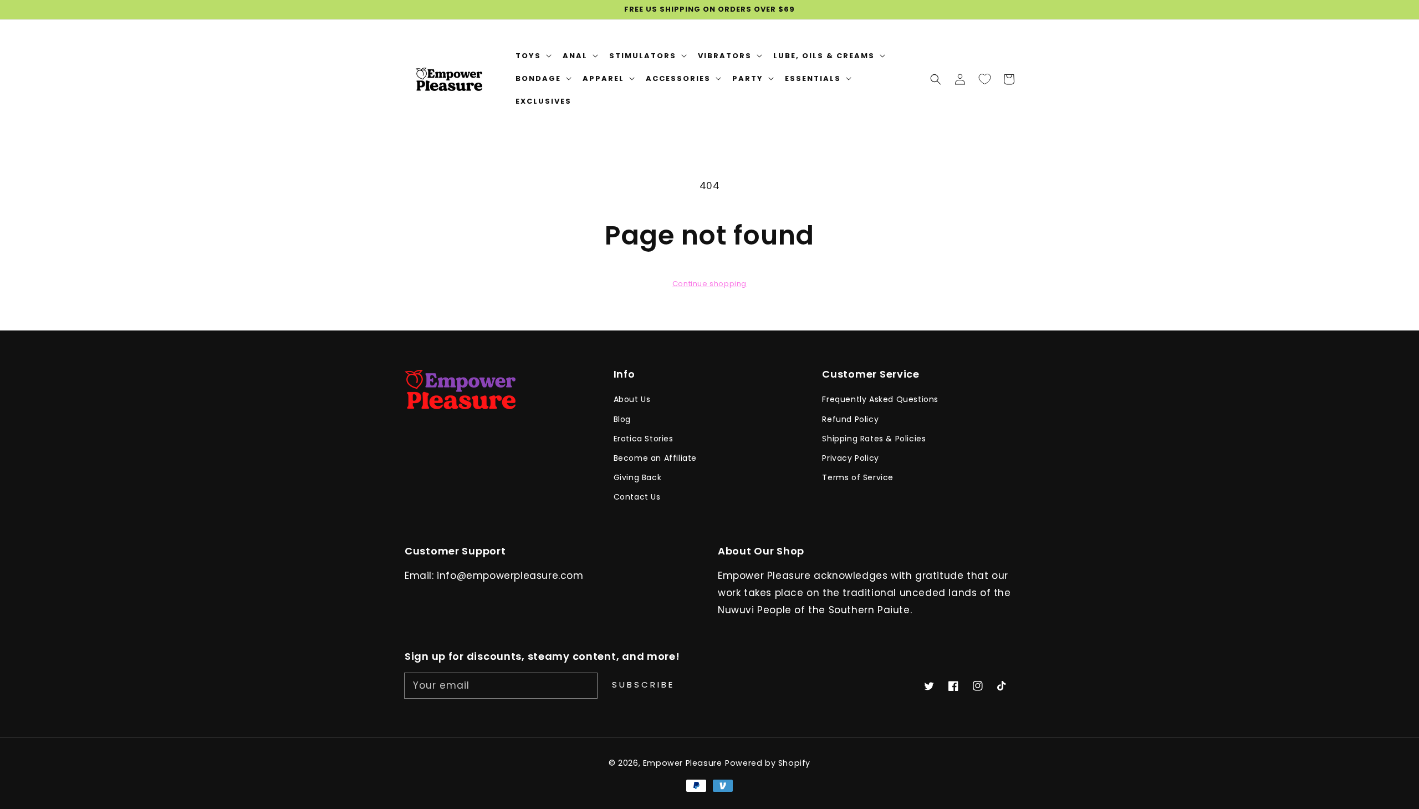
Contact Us (637, 496)
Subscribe (643, 684)
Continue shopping (709, 283)
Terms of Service (858, 477)
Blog (622, 419)
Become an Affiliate (655, 458)
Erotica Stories (643, 438)
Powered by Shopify (767, 763)
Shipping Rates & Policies (874, 438)
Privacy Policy (850, 458)
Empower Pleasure (682, 763)
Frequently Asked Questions (880, 399)
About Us (632, 399)
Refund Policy (850, 419)
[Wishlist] (984, 79)
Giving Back (638, 477)
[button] (935, 79)
